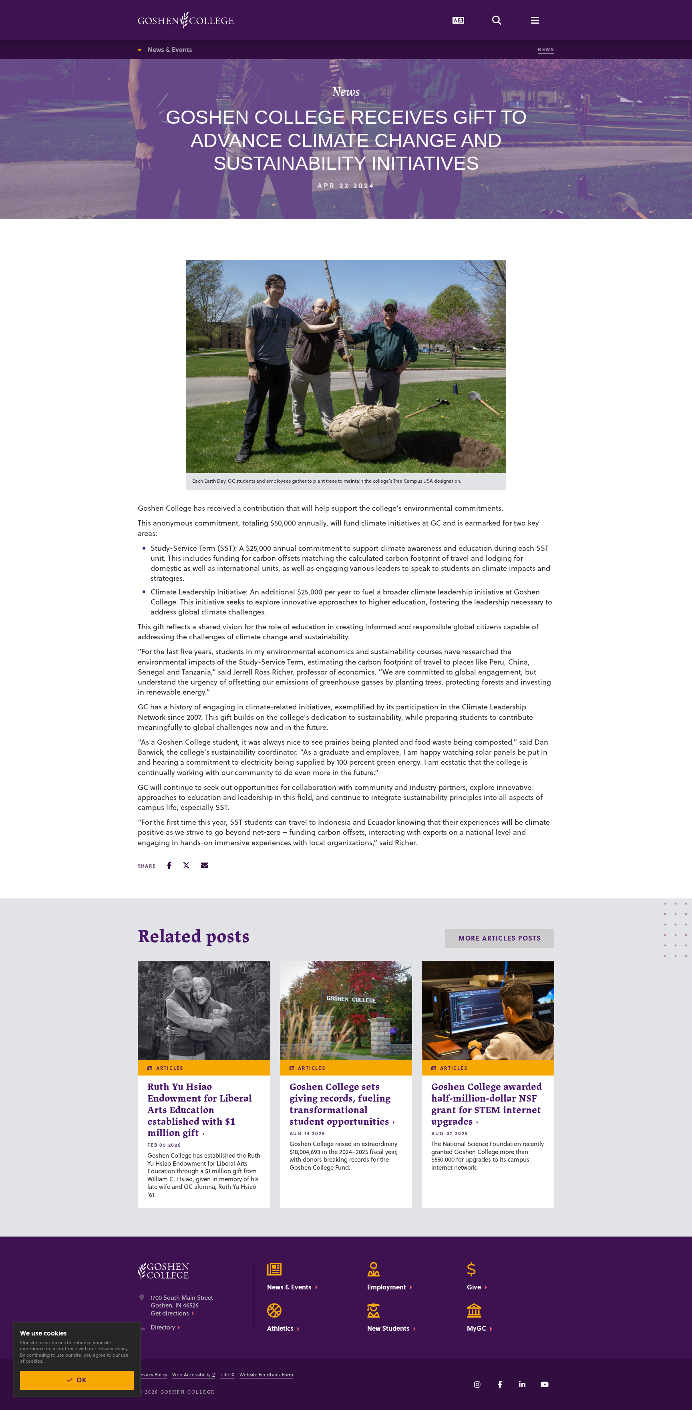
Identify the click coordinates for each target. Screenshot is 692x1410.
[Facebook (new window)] (499, 1384)
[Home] (186, 20)
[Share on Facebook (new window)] (169, 865)
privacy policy (112, 1348)
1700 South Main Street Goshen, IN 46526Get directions (182, 1305)
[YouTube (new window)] (544, 1384)
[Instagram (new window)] (477, 1384)
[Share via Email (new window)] (204, 865)
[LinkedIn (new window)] (522, 1384)
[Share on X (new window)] (186, 865)
